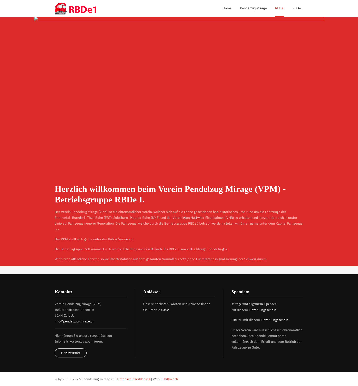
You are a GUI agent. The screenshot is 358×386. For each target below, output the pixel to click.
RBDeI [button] (279, 8)
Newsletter (72, 353)
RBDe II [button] (298, 8)
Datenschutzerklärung (133, 379)
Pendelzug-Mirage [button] (253, 8)
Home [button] (227, 8)
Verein (123, 239)
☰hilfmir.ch (169, 379)
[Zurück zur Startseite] (78, 8)
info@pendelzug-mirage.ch (74, 321)
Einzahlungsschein (262, 310)
